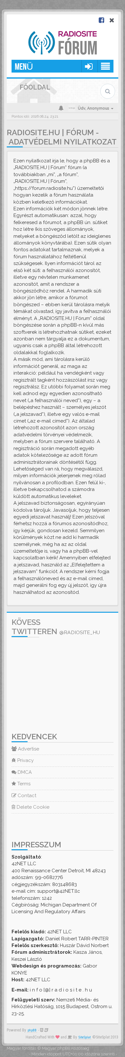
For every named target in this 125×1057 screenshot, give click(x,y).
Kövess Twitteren (56, 627)
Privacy (25, 760)
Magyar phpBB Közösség (65, 1048)
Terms (23, 784)
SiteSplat (85, 1037)
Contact (26, 795)
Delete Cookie (32, 807)
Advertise (28, 749)
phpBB (32, 1030)
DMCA (24, 772)
